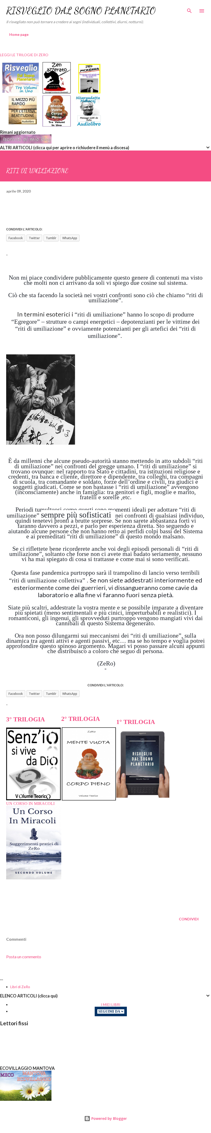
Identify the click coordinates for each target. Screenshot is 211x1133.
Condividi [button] (189, 919)
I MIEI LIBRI (110, 1004)
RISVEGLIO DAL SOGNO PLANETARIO (81, 10)
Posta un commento (23, 956)
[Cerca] (189, 9)
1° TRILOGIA (135, 722)
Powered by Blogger (108, 1118)
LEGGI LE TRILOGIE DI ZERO (24, 55)
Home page (19, 34)
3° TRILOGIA (25, 719)
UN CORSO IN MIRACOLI (30, 803)
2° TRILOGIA (80, 718)
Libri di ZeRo (20, 987)
